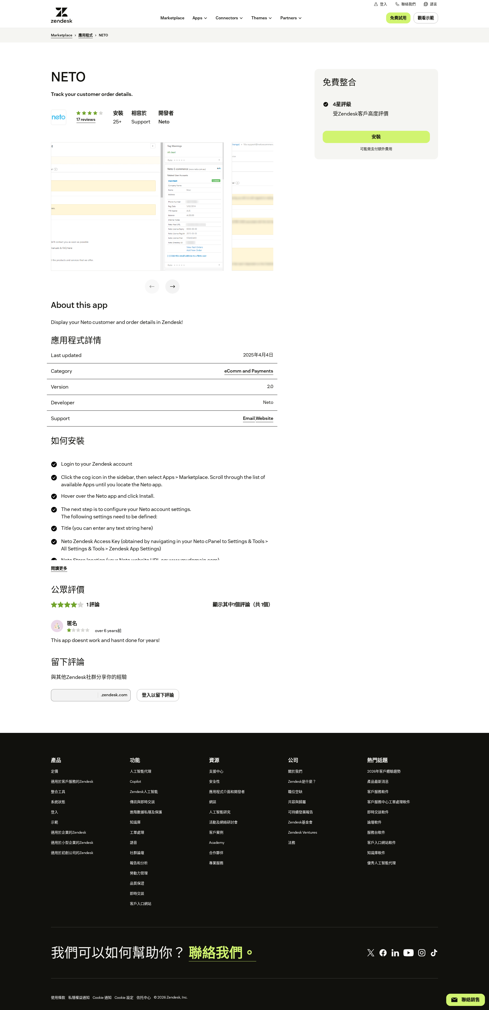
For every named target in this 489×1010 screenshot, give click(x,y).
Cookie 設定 (124, 997)
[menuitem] (430, 4)
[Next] (172, 286)
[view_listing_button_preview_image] (137, 206)
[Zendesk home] (63, 15)
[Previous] (152, 286)
